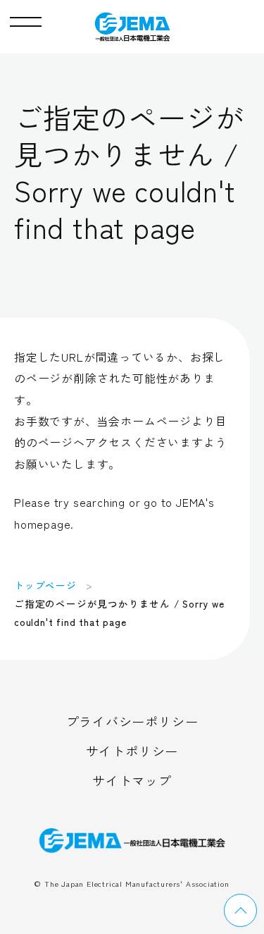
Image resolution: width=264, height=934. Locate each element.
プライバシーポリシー (132, 721)
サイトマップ (132, 780)
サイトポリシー (132, 751)
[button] (25, 18)
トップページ (45, 585)
